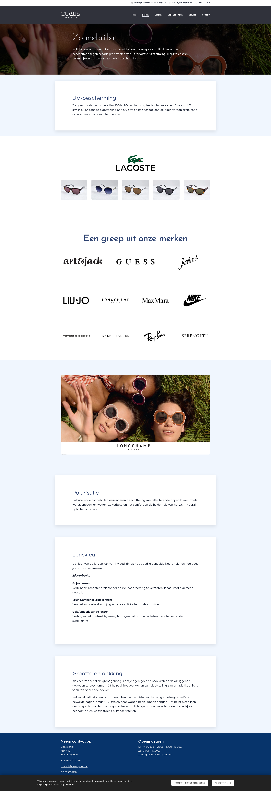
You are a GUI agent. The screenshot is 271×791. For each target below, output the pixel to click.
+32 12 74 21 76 (204, 2)
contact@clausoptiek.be (182, 2)
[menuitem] (135, 14)
